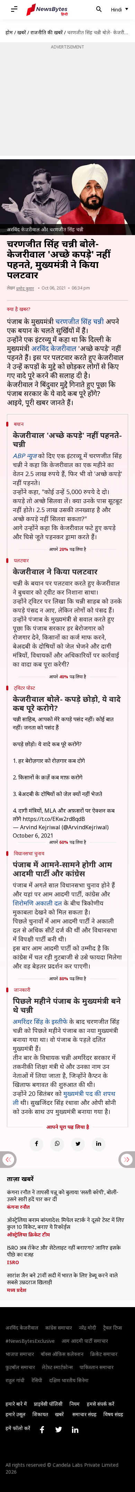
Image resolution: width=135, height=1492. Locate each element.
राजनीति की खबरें (46, 32)
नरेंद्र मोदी (87, 1327)
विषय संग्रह (113, 1414)
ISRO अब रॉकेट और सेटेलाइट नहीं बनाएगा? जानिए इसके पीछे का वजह (64, 1252)
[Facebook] (36, 1144)
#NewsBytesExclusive (30, 1341)
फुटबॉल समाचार (20, 1367)
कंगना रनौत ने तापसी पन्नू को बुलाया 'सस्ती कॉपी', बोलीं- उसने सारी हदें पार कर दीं (62, 1196)
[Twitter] (78, 1144)
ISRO (13, 1262)
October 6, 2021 (33, 835)
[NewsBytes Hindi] (47, 9)
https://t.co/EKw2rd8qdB (53, 819)
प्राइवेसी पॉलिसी (48, 1404)
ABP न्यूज (24, 456)
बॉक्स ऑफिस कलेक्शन (62, 1354)
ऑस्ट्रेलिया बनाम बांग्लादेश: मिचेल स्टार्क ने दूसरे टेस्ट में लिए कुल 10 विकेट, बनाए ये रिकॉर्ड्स (65, 1224)
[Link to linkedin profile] (75, 1430)
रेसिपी (37, 1380)
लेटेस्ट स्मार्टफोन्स (57, 1367)
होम (9, 32)
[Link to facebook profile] (42, 1430)
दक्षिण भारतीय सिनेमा (69, 1380)
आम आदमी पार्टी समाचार (85, 1341)
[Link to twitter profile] (58, 1430)
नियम (75, 1404)
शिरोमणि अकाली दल (37, 903)
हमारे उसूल (16, 1414)
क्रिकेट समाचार (103, 1354)
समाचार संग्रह (84, 1414)
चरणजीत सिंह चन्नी (79, 321)
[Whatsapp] (57, 1144)
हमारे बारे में (16, 1404)
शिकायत (40, 1414)
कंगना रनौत (18, 1207)
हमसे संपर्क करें (100, 1404)
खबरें (21, 32)
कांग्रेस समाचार (58, 1327)
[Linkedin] (99, 1144)
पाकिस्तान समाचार (97, 1367)
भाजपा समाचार (20, 1354)
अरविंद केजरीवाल (53, 348)
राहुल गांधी (15, 1380)
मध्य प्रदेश (16, 1290)
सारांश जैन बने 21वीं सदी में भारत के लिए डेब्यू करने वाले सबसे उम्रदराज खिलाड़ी (62, 1279)
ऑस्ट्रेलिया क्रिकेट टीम (28, 1235)
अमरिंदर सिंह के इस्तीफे (40, 1021)
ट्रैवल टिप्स (112, 1327)
